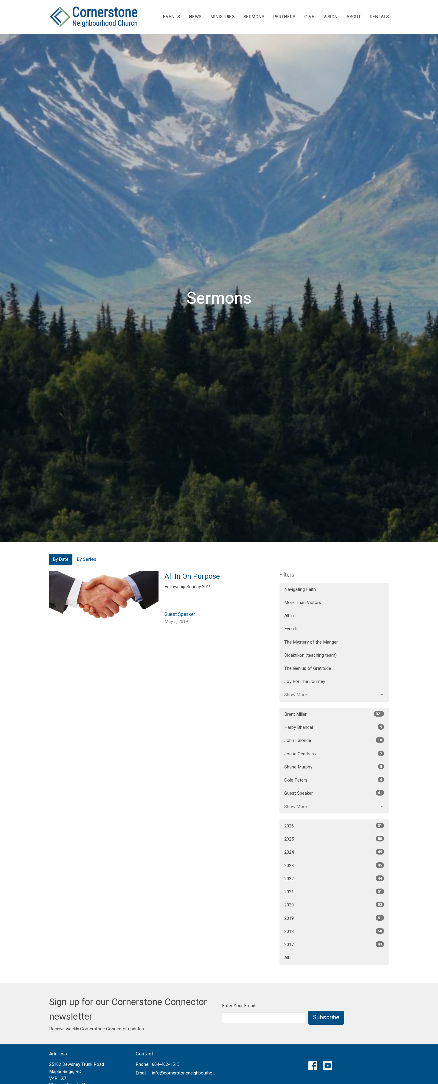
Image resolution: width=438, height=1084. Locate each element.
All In (289, 615)
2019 (333, 918)
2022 (333, 878)
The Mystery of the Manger (311, 642)
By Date (61, 559)
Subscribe (326, 1017)
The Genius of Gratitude (307, 668)
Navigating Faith (300, 589)
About (354, 16)
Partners (284, 16)
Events (171, 16)
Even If (291, 628)
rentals (379, 16)
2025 (333, 839)
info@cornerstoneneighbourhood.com (184, 1073)
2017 (333, 944)
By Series (86, 559)
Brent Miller (333, 714)
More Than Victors (302, 602)
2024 (333, 852)
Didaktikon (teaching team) (310, 655)
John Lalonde (333, 740)
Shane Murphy (333, 767)
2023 (333, 865)
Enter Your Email (238, 1005)
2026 (333, 826)
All (286, 957)
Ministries (222, 16)
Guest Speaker (333, 793)
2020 (333, 905)
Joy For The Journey (304, 681)
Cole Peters (333, 780)
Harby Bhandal (333, 727)
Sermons (253, 16)
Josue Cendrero (333, 754)
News (195, 16)
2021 (333, 892)
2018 (333, 931)
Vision (330, 16)
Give (309, 16)
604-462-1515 (165, 1064)
